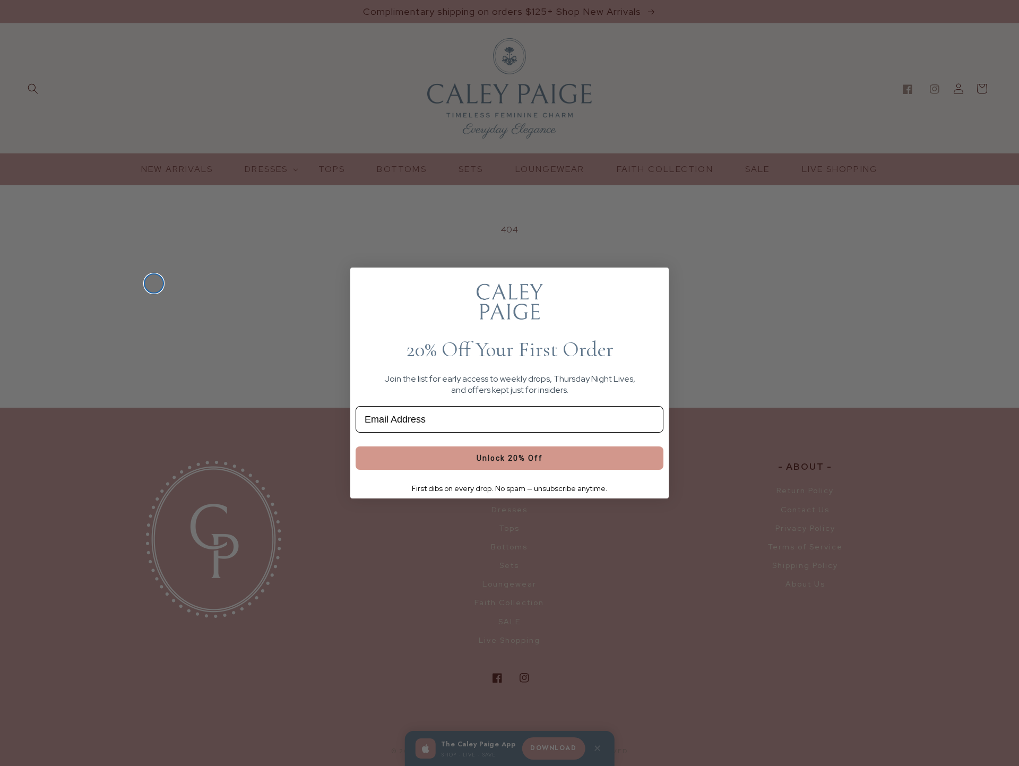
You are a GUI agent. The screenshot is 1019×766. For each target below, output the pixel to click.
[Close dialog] (153, 283)
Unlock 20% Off (510, 458)
